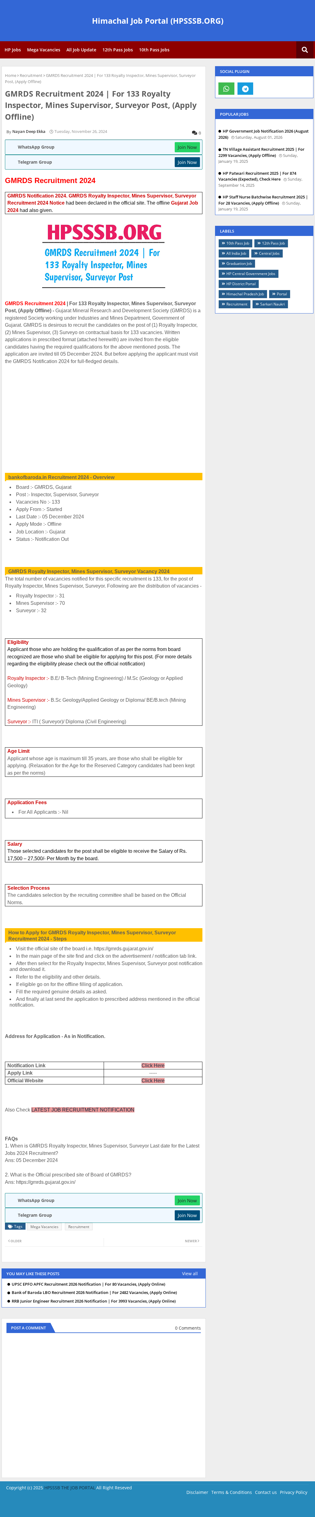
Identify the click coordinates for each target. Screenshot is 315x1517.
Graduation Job (239, 263)
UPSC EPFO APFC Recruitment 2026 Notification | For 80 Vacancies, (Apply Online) (88, 1284)
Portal (282, 294)
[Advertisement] (103, 415)
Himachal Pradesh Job (245, 294)
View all (190, 1273)
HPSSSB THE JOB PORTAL (69, 1488)
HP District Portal (241, 283)
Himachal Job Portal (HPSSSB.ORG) (157, 20)
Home (10, 75)
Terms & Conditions (231, 1492)
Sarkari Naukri (272, 304)
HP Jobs (13, 50)
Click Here (153, 1065)
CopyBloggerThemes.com (57, 1508)
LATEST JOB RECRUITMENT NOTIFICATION (82, 1109)
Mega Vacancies (43, 50)
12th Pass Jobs (117, 50)
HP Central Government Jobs (250, 273)
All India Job (236, 253)
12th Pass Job (273, 243)
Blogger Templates (107, 1508)
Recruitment (31, 75)
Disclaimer (197, 1492)
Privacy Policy (293, 1492)
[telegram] (245, 88)
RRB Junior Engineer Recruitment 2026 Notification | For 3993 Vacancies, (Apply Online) (94, 1301)
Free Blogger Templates (186, 1508)
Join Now (187, 147)
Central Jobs (269, 253)
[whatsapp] (226, 88)
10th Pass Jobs (154, 50)
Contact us (266, 1492)
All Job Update (81, 50)
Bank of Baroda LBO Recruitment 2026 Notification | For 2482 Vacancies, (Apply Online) (94, 1292)
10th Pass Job (237, 243)
